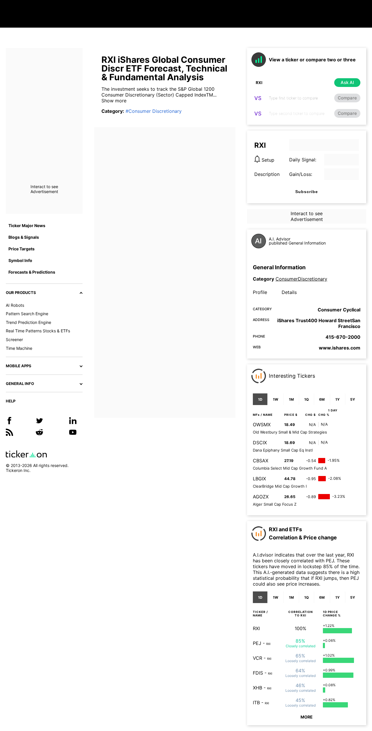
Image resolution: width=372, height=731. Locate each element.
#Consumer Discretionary (154, 111)
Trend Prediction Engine (28, 322)
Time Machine (19, 348)
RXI (256, 628)
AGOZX (261, 497)
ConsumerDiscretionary (301, 279)
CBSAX (260, 460)
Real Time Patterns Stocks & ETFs (38, 330)
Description (267, 174)
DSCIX (260, 442)
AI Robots (15, 305)
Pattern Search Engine (27, 313)
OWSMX (262, 424)
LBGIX (259, 479)
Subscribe (306, 191)
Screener (14, 339)
